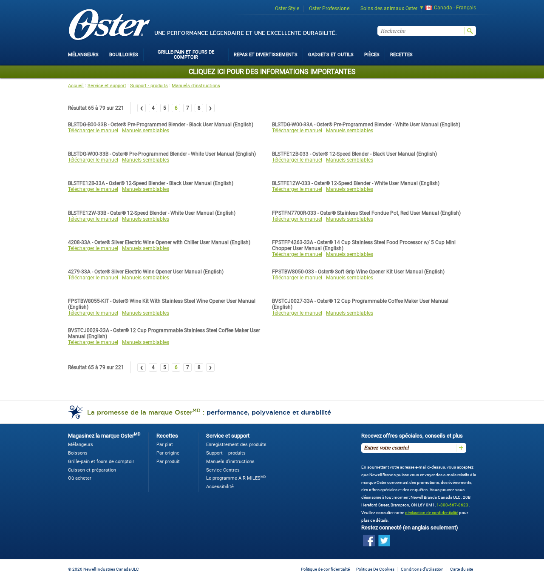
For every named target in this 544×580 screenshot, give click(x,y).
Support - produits (149, 85)
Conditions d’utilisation (422, 569)
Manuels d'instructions (196, 85)
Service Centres (223, 470)
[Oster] (109, 25)
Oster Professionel (330, 8)
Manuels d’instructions (230, 461)
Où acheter (79, 478)
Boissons (78, 453)
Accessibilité (220, 486)
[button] (445, 9)
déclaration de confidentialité (431, 512)
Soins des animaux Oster (388, 8)
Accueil (76, 85)
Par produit (168, 461)
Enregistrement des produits (236, 444)
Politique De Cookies (375, 569)
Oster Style (287, 8)
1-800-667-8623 (452, 505)
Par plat (164, 444)
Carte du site (461, 569)
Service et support (107, 85)
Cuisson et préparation (92, 470)
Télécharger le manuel (93, 131)
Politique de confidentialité (325, 569)
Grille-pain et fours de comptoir (101, 461)
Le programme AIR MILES (236, 478)
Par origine (167, 453)
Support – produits (226, 453)
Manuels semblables (145, 131)
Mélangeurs (80, 444)
